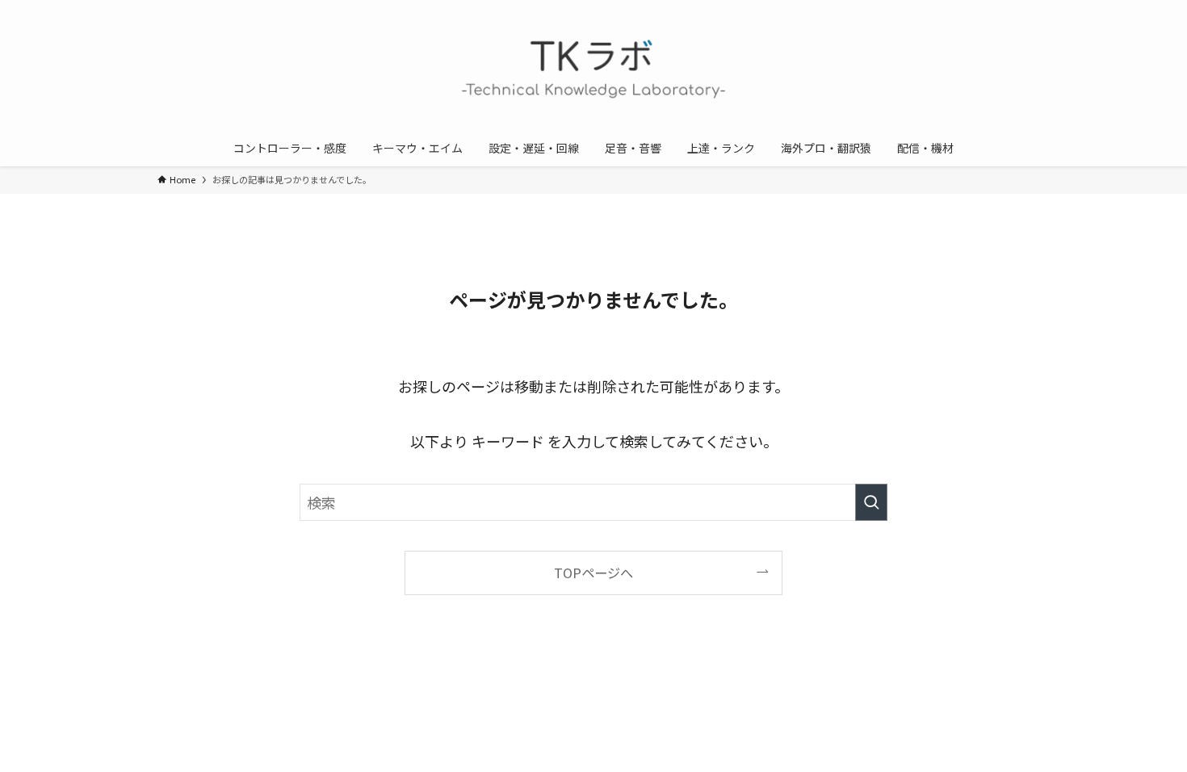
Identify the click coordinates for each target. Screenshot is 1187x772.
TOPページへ (593, 572)
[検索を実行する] (871, 502)
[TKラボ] (593, 67)
